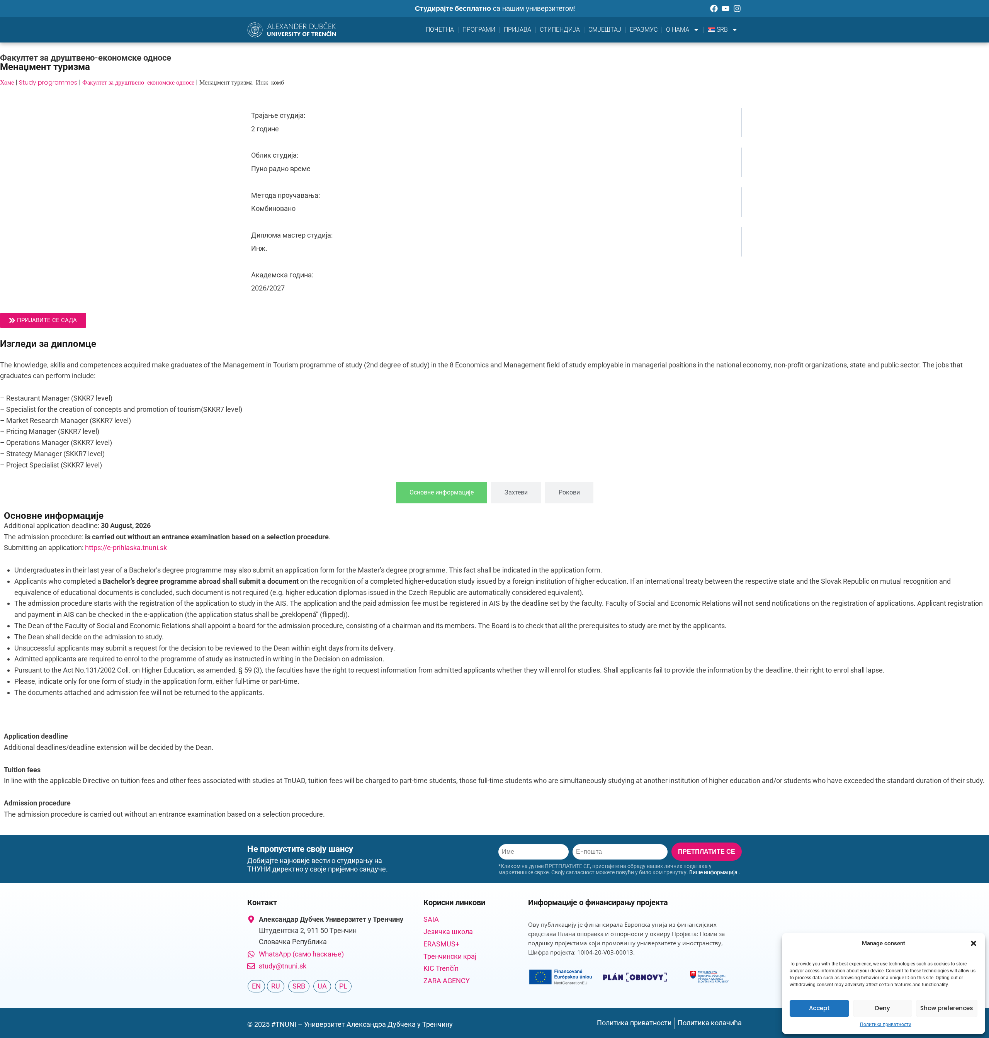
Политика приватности (885, 1024)
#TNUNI (283, 1024)
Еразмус (644, 29)
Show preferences (946, 1008)
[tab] (441, 492)
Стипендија (560, 29)
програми (478, 29)
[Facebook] (714, 8)
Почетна (440, 29)
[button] (973, 943)
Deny (882, 1008)
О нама (677, 29)
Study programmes (48, 82)
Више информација (713, 872)
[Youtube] (725, 8)
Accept (819, 1008)
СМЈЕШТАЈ (604, 29)
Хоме (7, 82)
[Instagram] (737, 8)
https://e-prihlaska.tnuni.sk (126, 548)
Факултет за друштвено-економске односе (138, 82)
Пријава (517, 29)
